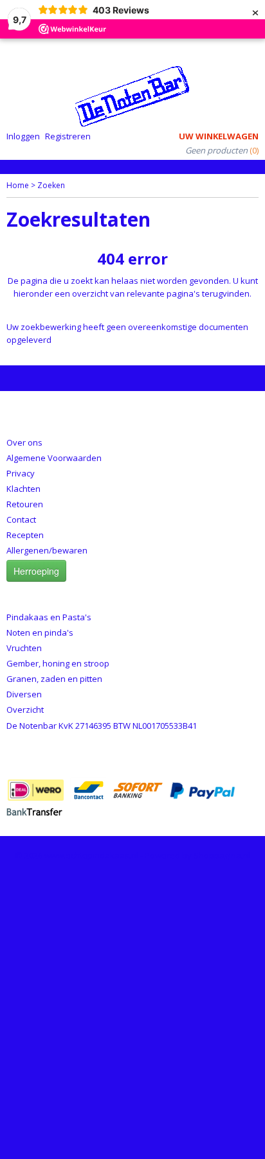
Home (17, 185)
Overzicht (25, 709)
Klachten (23, 488)
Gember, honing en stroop (57, 663)
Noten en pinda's (39, 632)
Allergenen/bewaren (46, 550)
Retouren (24, 504)
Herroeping (36, 570)
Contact (21, 519)
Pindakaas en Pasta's (48, 617)
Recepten (25, 535)
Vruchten (24, 648)
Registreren (68, 136)
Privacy (20, 473)
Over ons (24, 442)
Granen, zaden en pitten (54, 678)
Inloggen (23, 136)
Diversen (24, 694)
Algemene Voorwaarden (54, 458)
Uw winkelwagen (219, 136)
